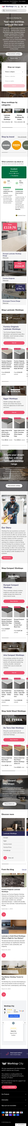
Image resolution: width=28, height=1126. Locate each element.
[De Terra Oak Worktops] (14, 720)
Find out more (7, 557)
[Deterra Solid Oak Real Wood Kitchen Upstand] (7, 750)
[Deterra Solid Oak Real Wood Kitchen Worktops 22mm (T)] (19, 750)
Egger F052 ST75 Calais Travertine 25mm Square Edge (19, 433)
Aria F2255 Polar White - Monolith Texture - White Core (6, 693)
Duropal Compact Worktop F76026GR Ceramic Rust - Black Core (19, 623)
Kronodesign (6, 850)
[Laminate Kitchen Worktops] (7, 111)
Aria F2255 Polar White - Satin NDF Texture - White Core (19, 693)
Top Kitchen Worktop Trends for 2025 (12, 978)
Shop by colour (14, 58)
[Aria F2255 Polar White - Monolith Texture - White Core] (7, 683)
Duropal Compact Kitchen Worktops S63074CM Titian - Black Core (7, 622)
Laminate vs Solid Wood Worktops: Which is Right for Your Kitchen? (14, 937)
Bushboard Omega (8, 32)
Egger (22, 34)
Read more (5, 209)
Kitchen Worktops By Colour (19, 117)
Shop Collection (14, 739)
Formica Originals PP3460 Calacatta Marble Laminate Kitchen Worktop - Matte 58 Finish (19, 364)
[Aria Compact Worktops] (14, 647)
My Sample (21, 1124)
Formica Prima (13, 34)
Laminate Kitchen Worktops (7, 117)
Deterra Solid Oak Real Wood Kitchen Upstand (7, 760)
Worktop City (7, 1122)
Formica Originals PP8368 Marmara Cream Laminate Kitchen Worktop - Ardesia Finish (7, 364)
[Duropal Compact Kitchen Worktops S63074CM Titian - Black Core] (7, 611)
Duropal (6, 34)
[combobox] (14, 10)
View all (14, 343)
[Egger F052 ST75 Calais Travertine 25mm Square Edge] (19, 422)
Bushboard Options (19, 32)
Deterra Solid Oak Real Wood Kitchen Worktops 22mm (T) (19, 760)
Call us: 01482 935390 (9, 1087)
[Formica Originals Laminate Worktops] (14, 319)
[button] (22, 6)
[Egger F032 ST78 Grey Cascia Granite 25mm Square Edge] (7, 422)
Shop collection (14, 601)
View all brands (22, 137)
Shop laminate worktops (14, 54)
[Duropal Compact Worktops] (14, 577)
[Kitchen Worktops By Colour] (19, 111)
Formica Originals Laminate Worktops (11, 891)
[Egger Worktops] (14, 391)
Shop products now (9, 804)
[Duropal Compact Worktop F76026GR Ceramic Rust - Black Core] (19, 611)
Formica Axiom (7, 844)
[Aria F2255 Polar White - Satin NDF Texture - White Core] (19, 683)
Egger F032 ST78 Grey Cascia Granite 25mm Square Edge (7, 433)
